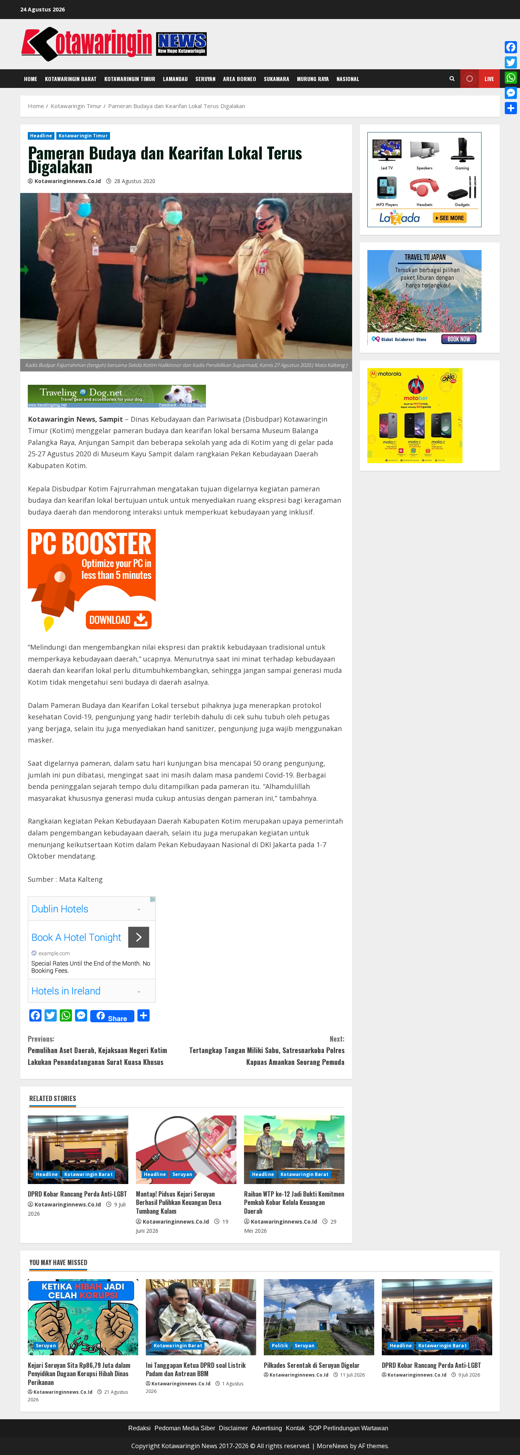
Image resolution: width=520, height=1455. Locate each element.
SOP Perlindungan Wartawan (348, 1428)
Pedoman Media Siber (185, 1428)
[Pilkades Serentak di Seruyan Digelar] (319, 1317)
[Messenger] (510, 92)
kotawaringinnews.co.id (68, 181)
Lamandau (175, 79)
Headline (41, 135)
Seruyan (205, 79)
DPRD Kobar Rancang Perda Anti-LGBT (77, 1193)
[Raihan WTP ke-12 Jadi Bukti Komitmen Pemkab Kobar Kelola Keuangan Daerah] (294, 1150)
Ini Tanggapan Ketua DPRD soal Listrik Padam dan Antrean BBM (196, 1369)
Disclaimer (233, 1428)
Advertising (267, 1428)
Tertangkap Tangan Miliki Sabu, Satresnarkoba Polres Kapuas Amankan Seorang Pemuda (267, 1050)
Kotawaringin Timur (129, 79)
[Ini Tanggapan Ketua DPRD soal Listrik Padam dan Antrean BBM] (201, 1317)
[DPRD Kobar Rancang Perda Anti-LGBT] (78, 1150)
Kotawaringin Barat (71, 79)
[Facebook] (510, 47)
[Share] (510, 108)
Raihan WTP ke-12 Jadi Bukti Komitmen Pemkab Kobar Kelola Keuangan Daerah (294, 1202)
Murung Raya (313, 79)
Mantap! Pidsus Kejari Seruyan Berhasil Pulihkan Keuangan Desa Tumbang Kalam (178, 1202)
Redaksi (139, 1428)
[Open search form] (452, 79)
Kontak (295, 1428)
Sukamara (276, 79)
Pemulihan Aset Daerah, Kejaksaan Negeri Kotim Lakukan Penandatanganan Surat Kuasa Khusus (97, 1050)
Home (30, 79)
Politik (280, 1345)
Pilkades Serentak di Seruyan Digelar (312, 1365)
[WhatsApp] (510, 77)
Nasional (348, 79)
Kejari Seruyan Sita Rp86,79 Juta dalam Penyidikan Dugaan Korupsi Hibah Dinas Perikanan (79, 1374)
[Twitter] (510, 62)
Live (489, 79)
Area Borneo (239, 79)
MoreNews (332, 1446)
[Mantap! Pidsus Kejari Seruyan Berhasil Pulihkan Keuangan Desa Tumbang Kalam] (186, 1150)
